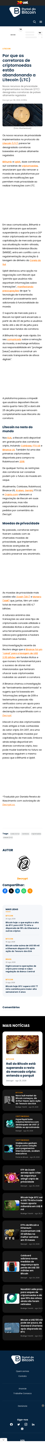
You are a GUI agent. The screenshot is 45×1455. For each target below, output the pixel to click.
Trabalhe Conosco (22, 1393)
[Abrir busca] (34, 22)
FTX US (36, 445)
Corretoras (25, 834)
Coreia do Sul (14, 834)
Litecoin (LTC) (10, 143)
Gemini (29, 490)
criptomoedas (30, 165)
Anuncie (22, 1388)
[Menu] (41, 22)
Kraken (20, 490)
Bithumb (7, 161)
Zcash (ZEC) (23, 596)
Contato (22, 1376)
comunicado (14, 339)
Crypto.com (11, 494)
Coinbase (26, 445)
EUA (9, 437)
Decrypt (22, 878)
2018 (22, 461)
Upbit (17, 161)
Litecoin (6, 48)
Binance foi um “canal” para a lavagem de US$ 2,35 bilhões (22, 653)
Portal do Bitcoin (22, 12)
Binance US (8, 449)
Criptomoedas (36, 834)
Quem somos (22, 1371)
